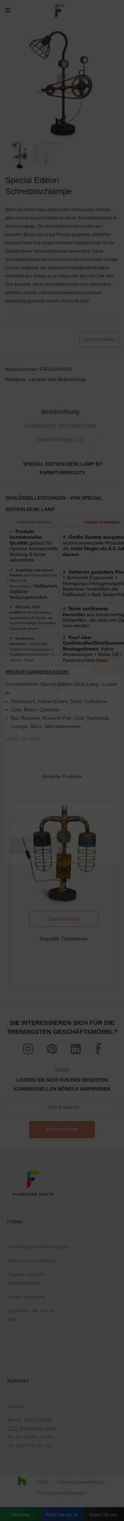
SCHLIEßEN (106, 664)
